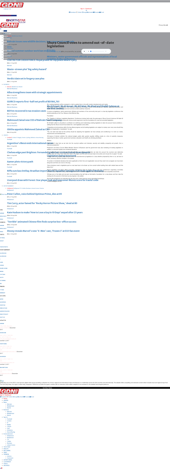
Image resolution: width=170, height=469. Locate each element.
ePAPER (6, 53)
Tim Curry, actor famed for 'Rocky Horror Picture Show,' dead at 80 (42, 203)
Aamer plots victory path (20, 161)
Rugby (9, 424)
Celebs (9, 441)
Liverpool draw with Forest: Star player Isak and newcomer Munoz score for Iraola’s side (52, 180)
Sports (6, 417)
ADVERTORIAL (8, 50)
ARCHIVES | (7, 1)
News (5, 402)
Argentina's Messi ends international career (30, 143)
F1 (7, 423)
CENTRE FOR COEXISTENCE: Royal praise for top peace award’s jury (42, 60)
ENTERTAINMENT (9, 186)
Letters (9, 46)
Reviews (9, 443)
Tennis (9, 426)
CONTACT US (7, 9)
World (9, 408)
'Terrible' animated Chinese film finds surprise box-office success (41, 221)
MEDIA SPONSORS (5, 15)
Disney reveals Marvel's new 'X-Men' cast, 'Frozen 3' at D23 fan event (43, 231)
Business (6, 410)
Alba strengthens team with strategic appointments (34, 92)
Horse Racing (11, 432)
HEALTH (6, 36)
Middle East (10, 406)
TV (8, 439)
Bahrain (9, 404)
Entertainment (8, 434)
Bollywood (10, 437)
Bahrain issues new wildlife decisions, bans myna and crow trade (40, 41)
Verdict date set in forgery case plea (25, 78)
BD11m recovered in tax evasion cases (26, 111)
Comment (10, 48)
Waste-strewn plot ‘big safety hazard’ (27, 69)
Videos (6, 58)
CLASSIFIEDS (7, 56)
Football (9, 419)
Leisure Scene (11, 445)
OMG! (5, 41)
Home (5, 31)
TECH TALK (8, 33)
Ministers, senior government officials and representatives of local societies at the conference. (82, 57)
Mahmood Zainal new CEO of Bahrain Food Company (34, 120)
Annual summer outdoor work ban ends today (31, 50)
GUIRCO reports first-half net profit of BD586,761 (33, 101)
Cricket (9, 421)
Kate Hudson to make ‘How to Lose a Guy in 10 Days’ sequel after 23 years (45, 212)
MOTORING (7, 39)
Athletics (10, 430)
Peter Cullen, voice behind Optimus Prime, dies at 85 (34, 194)
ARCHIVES (6, 465)
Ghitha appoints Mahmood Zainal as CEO (28, 129)
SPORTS (6, 135)
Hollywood (10, 436)
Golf (8, 428)
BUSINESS (6, 84)
